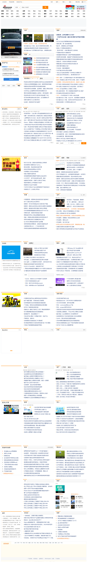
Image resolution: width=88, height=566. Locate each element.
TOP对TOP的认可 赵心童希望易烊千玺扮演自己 (37, 187)
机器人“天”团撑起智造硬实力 (64, 48)
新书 (57, 224)
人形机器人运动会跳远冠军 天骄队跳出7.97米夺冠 (69, 266)
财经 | (58, 77)
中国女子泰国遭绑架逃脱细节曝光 (33, 325)
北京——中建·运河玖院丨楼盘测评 (69, 388)
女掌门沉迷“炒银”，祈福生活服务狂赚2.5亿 (71, 390)
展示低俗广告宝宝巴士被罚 (67, 427)
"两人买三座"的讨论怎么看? (31, 418)
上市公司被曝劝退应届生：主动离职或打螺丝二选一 (70, 259)
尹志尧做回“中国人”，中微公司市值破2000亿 (72, 392)
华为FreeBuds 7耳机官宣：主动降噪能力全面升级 (69, 270)
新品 (57, 381)
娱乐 (25, 157)
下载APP (58, 160)
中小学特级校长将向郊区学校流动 (33, 430)
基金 (12, 13)
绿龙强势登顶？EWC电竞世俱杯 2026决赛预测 (68, 316)
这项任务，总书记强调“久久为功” (65, 34)
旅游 (58, 480)
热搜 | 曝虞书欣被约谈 (30, 173)
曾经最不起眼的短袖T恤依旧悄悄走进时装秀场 (36, 466)
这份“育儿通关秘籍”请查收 (74, 409)
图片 (84, 111)
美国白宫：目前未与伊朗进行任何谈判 (66, 61)
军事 (7, 11)
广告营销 (30, 558)
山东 (59, 542)
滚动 (41, 78)
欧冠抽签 (60, 529)
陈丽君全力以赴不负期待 (30, 185)
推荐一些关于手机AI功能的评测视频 (33, 488)
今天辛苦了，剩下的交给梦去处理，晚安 (35, 178)
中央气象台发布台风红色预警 (64, 70)
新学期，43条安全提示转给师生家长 (69, 430)
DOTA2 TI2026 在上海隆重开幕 (64, 325)
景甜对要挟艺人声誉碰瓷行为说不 (33, 182)
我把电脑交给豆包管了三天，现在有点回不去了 (69, 257)
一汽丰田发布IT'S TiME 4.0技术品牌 (69, 95)
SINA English (48, 558)
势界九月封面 (7, 453)
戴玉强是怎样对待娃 (79, 421)
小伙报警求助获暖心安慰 (42, 64)
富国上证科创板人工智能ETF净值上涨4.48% (36, 503)
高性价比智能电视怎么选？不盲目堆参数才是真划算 (70, 323)
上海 (78, 13)
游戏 (25, 274)
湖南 (41, 542)
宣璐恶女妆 (7, 455)
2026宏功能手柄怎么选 (62, 298)
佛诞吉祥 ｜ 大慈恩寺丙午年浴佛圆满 (11, 532)
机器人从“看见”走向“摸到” (41, 248)
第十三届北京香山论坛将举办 (32, 201)
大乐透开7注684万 (47, 140)
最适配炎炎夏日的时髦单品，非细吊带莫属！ (36, 462)
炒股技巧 (76, 160)
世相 (25, 293)
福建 (29, 542)
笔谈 (78, 211)
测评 (57, 386)
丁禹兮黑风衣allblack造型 (11, 464)
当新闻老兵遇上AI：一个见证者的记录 (34, 226)
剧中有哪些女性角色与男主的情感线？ (34, 372)
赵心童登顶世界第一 (63, 523)
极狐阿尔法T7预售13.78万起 (74, 120)
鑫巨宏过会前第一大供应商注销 (75, 167)
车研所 (4, 243)
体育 (25, 108)
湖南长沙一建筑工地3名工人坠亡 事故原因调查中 (37, 309)
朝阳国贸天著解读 (75, 376)
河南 (24, 542)
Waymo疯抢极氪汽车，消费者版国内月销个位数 (37, 522)
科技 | (58, 88)
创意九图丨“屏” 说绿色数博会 (64, 43)
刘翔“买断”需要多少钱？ (62, 66)
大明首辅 (62, 213)
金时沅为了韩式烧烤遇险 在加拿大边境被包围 (68, 471)
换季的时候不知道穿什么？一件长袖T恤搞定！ (36, 451)
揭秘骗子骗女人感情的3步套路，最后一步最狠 (36, 380)
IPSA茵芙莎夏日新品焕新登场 (32, 473)
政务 (84, 13)
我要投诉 (11, 79)
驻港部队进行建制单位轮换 (43, 72)
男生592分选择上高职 (42, 60)
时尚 (29, 13)
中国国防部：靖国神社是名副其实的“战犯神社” (36, 199)
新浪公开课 (5, 402)
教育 (25, 402)
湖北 (38, 542)
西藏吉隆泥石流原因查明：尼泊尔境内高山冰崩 (69, 176)
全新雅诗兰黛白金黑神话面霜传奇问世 (34, 457)
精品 (61, 11)
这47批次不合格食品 (78, 229)
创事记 (17, 16)
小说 (61, 197)
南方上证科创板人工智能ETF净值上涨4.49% (36, 505)
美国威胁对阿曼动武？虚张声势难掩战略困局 (68, 54)
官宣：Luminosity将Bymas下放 (64, 305)
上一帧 (18, 63)
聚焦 (57, 209)
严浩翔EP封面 (8, 471)
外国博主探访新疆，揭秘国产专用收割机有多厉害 (69, 57)
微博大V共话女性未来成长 (74, 281)
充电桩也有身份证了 (44, 48)
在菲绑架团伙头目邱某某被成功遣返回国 (35, 302)
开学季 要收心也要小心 (40, 409)
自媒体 (58, 425)
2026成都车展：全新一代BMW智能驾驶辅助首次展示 (70, 134)
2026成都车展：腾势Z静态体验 (64, 136)
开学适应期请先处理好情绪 (74, 411)
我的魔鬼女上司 (72, 211)
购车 (63, 108)
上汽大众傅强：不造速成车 (74, 129)
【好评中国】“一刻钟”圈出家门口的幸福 (67, 50)
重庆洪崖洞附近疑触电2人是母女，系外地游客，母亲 (38, 93)
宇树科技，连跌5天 (29, 318)
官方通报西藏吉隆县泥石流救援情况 (33, 311)
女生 (57, 211)
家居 (56, 16)
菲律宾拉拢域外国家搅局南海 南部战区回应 (35, 228)
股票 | (58, 79)
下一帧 (20, 63)
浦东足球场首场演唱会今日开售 (32, 169)
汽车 (57, 95)
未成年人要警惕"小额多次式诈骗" (33, 432)
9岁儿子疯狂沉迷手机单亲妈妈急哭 (67, 536)
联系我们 (36, 558)
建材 (69, 370)
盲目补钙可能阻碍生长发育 (74, 414)
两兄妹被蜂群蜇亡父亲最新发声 (66, 518)
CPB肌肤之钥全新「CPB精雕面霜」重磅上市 (36, 471)
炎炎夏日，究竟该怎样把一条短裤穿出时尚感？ (36, 453)
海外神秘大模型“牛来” (40, 250)
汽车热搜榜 (82, 108)
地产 (62, 370)
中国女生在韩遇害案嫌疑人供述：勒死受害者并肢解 (38, 84)
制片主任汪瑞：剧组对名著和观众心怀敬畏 (35, 162)
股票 (7, 13)
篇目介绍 (70, 37)
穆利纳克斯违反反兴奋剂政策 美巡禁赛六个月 (68, 476)
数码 (58, 243)
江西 (53, 542)
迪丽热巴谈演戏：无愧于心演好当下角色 (35, 180)
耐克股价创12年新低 (39, 255)
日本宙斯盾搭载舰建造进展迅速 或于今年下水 (36, 210)
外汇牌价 (67, 160)
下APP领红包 (46, 135)
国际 (17, 11)
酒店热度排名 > (75, 494)
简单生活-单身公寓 (67, 394)
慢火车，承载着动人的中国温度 (64, 46)
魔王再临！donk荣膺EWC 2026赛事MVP (67, 314)
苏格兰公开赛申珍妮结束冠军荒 (75, 453)
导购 (70, 111)
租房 (59, 370)
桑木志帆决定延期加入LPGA (74, 451)
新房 (57, 370)
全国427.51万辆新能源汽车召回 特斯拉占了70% (69, 262)
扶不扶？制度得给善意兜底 (31, 307)
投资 (84, 11)
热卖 (9, 85)
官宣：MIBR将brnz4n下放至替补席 (34, 285)
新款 (14, 85)
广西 (61, 542)
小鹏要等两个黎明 (29, 531)
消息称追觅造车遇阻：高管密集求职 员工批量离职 (69, 268)
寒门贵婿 (71, 226)
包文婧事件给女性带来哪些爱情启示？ (34, 374)
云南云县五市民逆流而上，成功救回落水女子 (68, 74)
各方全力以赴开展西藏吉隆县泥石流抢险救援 (68, 41)
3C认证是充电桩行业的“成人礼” (32, 526)
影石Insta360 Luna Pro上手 (74, 252)
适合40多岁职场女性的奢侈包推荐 (33, 387)
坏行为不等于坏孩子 (66, 416)
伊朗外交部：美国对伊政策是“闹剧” (33, 212)
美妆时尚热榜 (6, 447)
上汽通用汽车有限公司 (8, 69)
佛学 (3, 513)
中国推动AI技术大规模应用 (63, 52)
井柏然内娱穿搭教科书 (10, 469)
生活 (57, 427)
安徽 (50, 542)
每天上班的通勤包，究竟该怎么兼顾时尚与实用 (36, 468)
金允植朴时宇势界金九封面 (11, 458)
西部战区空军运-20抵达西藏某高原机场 (34, 215)
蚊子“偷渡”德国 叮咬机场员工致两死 (34, 300)
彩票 (61, 16)
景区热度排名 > (60, 494)
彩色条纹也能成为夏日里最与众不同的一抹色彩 (36, 464)
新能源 (60, 111)
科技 (25, 243)
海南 (56, 542)
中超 (39, 11)
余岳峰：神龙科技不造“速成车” (32, 102)
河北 (35, 542)
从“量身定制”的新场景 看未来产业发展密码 (35, 270)
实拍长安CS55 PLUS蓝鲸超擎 (75, 118)
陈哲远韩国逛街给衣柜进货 (11, 460)
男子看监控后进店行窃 (42, 62)
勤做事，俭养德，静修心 (8, 526)
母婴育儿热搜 (60, 274)
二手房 (50, 16)
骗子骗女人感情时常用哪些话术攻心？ (34, 376)
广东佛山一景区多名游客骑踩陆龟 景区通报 (35, 305)
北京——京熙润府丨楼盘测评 (67, 386)
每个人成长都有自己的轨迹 (74, 285)
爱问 (84, 329)
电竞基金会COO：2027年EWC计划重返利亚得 (68, 300)
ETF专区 (83, 160)
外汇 (17, 13)
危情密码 (73, 213)
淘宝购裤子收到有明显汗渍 (36, 264)
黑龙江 (46, 542)
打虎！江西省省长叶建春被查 (64, 190)
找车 (68, 108)
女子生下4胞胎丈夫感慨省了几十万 (67, 520)
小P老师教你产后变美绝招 (66, 421)
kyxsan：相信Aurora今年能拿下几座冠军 (36, 278)
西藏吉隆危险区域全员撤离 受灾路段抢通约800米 (69, 59)
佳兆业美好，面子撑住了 (76, 86)
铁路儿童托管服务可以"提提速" (32, 427)
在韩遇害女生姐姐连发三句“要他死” (33, 320)
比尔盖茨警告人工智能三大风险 (68, 88)
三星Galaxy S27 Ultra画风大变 (75, 248)
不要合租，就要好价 (77, 394)
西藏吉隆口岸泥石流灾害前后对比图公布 (67, 63)
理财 (68, 157)
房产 (58, 367)
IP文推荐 (58, 217)
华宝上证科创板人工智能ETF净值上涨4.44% (36, 507)
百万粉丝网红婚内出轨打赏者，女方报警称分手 (36, 97)
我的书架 (58, 197)
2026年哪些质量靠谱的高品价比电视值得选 (67, 320)
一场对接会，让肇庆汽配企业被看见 (33, 515)
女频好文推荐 (60, 226)
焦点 (68, 374)
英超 (34, 11)
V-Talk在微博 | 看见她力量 (74, 278)
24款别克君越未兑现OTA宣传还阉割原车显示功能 (13, 70)
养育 (57, 423)
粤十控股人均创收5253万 (63, 86)
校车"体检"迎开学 (28, 416)
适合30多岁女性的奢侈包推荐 (32, 389)
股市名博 (62, 160)
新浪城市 (6, 543)
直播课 (58, 416)
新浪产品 (5, 62)
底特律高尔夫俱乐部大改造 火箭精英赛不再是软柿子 (70, 473)
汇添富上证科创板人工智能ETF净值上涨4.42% (36, 501)
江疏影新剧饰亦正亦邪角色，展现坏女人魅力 (36, 393)
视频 (25, 54)
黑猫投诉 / (5, 66)
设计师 (71, 370)
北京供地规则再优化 (75, 374)
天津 (18, 542)
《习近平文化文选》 (61, 37)
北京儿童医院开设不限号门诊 (68, 425)
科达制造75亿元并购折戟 (73, 163)
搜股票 (83, 157)
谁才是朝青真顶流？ (75, 372)
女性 (34, 13)
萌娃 (57, 430)
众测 (12, 16)
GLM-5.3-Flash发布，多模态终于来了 (34, 266)
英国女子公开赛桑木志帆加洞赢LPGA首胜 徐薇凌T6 (70, 469)
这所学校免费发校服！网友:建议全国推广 (35, 425)
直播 (72, 11)
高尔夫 (59, 447)
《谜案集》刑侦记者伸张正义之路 (71, 217)
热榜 (58, 513)
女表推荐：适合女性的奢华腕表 (32, 384)
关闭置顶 (84, 2)
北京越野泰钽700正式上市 (74, 123)
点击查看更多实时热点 (63, 538)
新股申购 (71, 160)
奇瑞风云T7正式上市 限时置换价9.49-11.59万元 (69, 140)
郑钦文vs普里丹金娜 (63, 527)
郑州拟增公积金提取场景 (66, 229)
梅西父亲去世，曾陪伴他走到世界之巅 (11, 116)
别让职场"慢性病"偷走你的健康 (42, 407)
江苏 (32, 542)
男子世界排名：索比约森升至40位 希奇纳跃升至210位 (70, 460)
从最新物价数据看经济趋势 (31, 48)
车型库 (64, 111)
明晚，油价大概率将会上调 (63, 187)
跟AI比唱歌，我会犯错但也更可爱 (33, 167)
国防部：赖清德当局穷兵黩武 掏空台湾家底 (35, 208)
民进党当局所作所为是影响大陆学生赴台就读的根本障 (38, 82)
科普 (57, 418)
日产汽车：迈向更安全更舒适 (74, 116)
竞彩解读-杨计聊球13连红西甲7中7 (33, 135)
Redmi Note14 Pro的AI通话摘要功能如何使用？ (36, 490)
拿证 (68, 376)
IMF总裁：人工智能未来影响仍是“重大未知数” (36, 259)
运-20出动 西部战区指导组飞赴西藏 (33, 221)
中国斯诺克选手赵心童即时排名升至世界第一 (36, 298)
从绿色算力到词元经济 (64, 525)
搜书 (84, 194)
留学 (50, 13)
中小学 (24, 405)
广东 (21, 542)
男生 (57, 213)
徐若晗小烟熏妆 (8, 466)
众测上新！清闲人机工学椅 (74, 255)
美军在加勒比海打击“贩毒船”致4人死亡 (34, 219)
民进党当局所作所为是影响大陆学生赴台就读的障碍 (38, 421)
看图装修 (65, 370)
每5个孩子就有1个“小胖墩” (67, 423)
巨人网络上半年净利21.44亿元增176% (34, 257)
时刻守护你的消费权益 (14, 66)
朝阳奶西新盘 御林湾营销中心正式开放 (70, 381)
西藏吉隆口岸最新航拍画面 (65, 516)
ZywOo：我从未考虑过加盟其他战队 (66, 318)
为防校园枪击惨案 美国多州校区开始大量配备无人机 (38, 423)
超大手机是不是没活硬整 (73, 250)
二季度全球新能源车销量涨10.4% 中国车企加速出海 (38, 268)
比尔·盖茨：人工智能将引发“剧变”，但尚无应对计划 (38, 262)
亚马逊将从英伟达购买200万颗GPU (65, 93)
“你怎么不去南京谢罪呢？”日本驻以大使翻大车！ (69, 72)
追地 (57, 384)
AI (25, 480)
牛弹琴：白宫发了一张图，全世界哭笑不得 (35, 43)
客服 (78, 16)
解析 (79, 111)
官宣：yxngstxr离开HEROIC (64, 307)
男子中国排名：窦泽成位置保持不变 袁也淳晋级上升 (70, 462)
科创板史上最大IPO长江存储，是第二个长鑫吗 (72, 79)
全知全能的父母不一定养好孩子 (75, 283)
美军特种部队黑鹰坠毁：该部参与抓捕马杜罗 (36, 224)
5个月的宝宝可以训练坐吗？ (67, 418)
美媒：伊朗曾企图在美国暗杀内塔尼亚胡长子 (36, 217)
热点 (68, 372)
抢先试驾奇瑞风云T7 (72, 127)
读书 (61, 13)
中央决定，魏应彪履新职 (63, 68)
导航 (84, 16)
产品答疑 (58, 558)
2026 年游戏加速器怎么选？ (32, 281)
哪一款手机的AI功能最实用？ (31, 492)
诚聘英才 (41, 558)
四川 (27, 542)
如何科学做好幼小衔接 (73, 407)
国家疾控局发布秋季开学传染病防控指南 (35, 86)
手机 (7, 16)
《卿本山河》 (65, 220)
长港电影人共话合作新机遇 (31, 171)
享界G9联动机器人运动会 (73, 113)
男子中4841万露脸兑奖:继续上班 (32, 140)
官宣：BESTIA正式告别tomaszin (34, 283)
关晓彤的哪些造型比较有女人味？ (33, 391)
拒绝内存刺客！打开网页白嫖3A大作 (66, 102)
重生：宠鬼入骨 (64, 211)
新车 (39, 16)
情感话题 (25, 370)
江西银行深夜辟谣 (62, 531)
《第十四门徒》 (66, 222)
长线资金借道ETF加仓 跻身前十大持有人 (73, 84)
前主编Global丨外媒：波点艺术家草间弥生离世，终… (38, 46)
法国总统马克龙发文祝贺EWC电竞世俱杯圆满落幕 (69, 309)
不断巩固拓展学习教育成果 (41, 411)
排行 (39, 111)
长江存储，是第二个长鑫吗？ (74, 169)
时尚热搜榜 (50, 447)
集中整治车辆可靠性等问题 (31, 529)
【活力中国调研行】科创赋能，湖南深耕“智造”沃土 (37, 535)
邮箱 (72, 16)
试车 (75, 111)
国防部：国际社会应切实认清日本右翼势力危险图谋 (70, 178)
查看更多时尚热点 (8, 473)
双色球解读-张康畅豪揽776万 (32, 138)
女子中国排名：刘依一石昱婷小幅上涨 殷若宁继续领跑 (70, 467)
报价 (29, 16)
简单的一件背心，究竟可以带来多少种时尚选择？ (37, 460)
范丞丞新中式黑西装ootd (10, 462)
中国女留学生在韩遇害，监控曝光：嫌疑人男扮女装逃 (38, 88)
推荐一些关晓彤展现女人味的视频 (33, 395)
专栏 (50, 11)
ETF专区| (59, 84)
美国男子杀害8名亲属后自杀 (43, 69)
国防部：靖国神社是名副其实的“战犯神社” (67, 172)
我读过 (64, 197)
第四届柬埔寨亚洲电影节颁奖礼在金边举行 (35, 176)
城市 (72, 13)
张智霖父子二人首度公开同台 (32, 189)
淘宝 (19, 85)
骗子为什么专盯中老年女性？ (32, 382)
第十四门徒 (68, 213)
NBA (29, 11)
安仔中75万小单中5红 (46, 138)
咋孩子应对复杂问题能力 (78, 416)
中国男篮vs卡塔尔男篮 (64, 534)
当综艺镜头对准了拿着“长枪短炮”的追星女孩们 (36, 455)
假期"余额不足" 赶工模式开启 (32, 99)
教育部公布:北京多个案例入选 (42, 414)
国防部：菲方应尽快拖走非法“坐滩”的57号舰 (36, 204)
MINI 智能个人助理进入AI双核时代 (65, 132)
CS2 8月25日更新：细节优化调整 (65, 302)
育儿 (39, 13)
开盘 (68, 378)
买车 (34, 16)
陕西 (43, 542)
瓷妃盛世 (66, 226)
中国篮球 (35, 111)
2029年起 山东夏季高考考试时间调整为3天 (35, 91)
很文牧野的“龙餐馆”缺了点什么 (32, 165)
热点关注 (5, 330)
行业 (57, 483)
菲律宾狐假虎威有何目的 (42, 58)
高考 (56, 13)
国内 (12, 11)
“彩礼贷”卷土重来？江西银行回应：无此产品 (36, 316)
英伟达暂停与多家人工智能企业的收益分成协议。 (37, 484)
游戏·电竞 (60, 293)
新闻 (58, 30)
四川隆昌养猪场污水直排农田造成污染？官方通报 (37, 323)
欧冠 (32, 111)
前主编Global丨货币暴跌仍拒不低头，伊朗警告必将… (38, 50)
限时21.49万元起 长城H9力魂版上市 (66, 138)
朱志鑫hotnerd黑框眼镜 (10, 451)
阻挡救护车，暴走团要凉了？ (32, 314)
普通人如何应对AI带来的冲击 (31, 495)
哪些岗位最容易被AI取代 (30, 499)
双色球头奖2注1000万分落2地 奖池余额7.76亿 (36, 95)
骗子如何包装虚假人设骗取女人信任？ (34, 378)
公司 (57, 392)
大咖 (57, 421)
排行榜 (57, 111)
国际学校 (31, 405)
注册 (53, 558)
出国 (28, 405)
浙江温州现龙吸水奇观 (42, 67)
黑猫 (78, 11)
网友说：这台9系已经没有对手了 (32, 520)
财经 (58, 157)
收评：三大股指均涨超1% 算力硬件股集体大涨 (72, 77)
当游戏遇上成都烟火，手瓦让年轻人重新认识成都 (69, 311)
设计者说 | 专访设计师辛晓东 (67, 396)
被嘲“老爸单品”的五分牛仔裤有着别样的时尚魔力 (37, 475)
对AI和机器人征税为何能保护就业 (33, 497)
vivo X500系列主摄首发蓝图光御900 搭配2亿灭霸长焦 (70, 264)
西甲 (29, 111)
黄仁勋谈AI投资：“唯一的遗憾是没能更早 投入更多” (70, 91)
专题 (56, 11)
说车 (72, 111)
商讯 (25, 330)
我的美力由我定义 (32, 370)
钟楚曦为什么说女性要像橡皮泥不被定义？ (35, 397)
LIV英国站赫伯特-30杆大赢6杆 (75, 455)
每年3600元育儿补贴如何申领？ (68, 432)
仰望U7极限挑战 (71, 125)
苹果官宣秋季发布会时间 (41, 252)
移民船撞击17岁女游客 (42, 74)
